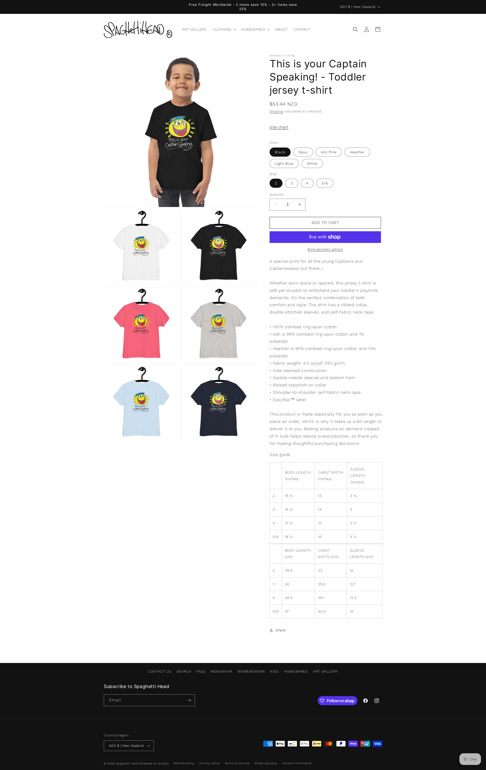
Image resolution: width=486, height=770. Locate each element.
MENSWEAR (221, 671)
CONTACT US (159, 671)
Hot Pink (328, 152)
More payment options (325, 249)
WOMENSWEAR (251, 671)
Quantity (277, 194)
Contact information (297, 763)
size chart (279, 127)
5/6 (325, 183)
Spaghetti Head (127, 763)
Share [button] (280, 630)
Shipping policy (266, 763)
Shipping (276, 111)
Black (280, 152)
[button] (224, 29)
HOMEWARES (296, 671)
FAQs (200, 671)
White (312, 163)
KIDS (274, 671)
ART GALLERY (325, 671)
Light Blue (284, 163)
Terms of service (237, 763)
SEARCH (183, 671)
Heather (357, 152)
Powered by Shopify (154, 763)
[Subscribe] (189, 700)
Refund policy (184, 763)
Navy (303, 152)
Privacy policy (209, 763)
